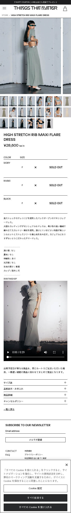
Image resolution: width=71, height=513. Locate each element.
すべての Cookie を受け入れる (35, 507)
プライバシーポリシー (34, 454)
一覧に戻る (9, 409)
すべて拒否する (35, 497)
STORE (5, 15)
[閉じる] (67, 465)
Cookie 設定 (35, 488)
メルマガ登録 (35, 439)
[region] (35, 2)
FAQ (7, 454)
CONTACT (11, 450)
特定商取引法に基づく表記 (35, 458)
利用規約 (28, 451)
